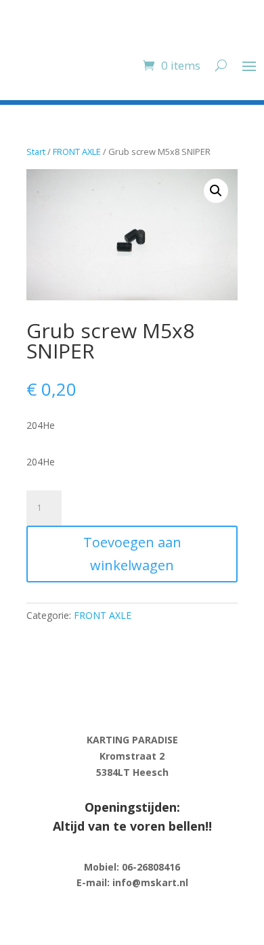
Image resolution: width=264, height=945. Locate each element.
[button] (216, 191)
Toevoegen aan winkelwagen (132, 553)
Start (35, 151)
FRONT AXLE (77, 151)
